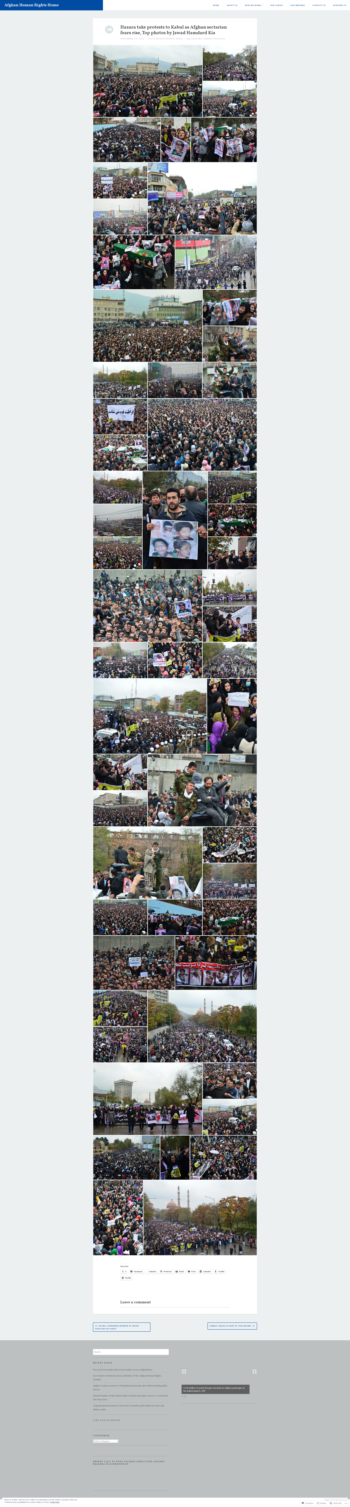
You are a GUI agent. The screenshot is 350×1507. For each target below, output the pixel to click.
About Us (232, 5)
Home (216, 5)
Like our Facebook (106, 1420)
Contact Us (319, 5)
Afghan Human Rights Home (31, 5)
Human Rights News (169, 38)
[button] (147, 81)
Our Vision (276, 5)
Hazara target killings (209, 38)
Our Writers (297, 5)
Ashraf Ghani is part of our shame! (230, 1326)
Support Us (339, 5)
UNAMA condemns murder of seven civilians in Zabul (117, 1327)
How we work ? (254, 5)
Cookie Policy (55, 1502)
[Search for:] (131, 1351)
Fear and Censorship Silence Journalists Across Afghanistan (122, 1369)
